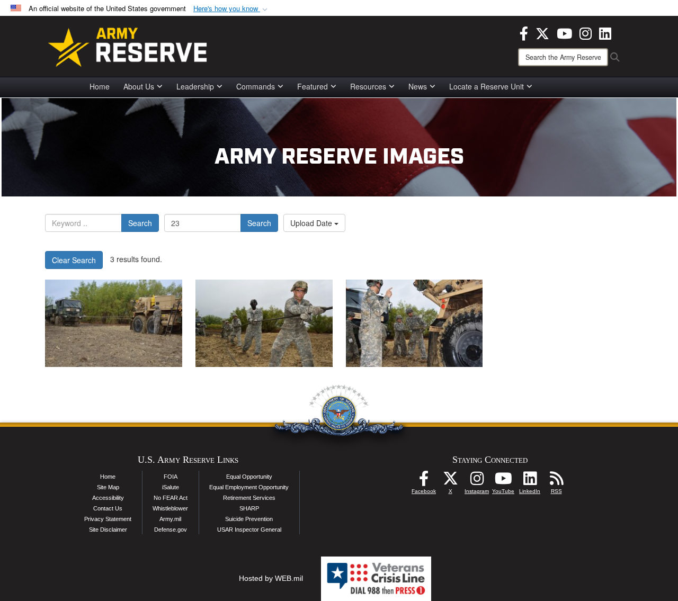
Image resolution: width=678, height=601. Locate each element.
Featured (312, 86)
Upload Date (312, 223)
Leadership (195, 86)
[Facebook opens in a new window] (524, 32)
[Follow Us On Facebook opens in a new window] (424, 481)
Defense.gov (170, 529)
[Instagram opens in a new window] (585, 32)
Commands (255, 86)
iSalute (170, 487)
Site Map (108, 487)
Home (100, 86)
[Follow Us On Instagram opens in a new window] (476, 481)
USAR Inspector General (249, 529)
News (417, 86)
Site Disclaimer (108, 529)
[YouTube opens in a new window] (564, 32)
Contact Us (107, 508)
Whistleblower (170, 508)
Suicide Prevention (249, 519)
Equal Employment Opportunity (249, 487)
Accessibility (108, 498)
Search (140, 223)
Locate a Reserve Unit (486, 86)
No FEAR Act (171, 498)
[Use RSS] (556, 481)
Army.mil (170, 519)
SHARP (249, 508)
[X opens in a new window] (542, 32)
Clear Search (74, 260)
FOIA (170, 476)
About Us (138, 86)
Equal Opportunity (249, 476)
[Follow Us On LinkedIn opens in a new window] (529, 481)
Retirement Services (249, 498)
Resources (368, 86)
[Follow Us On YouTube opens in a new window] (503, 481)
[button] (231, 8)
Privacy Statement (107, 519)
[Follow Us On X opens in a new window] (450, 481)
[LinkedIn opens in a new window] (605, 32)
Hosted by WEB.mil (271, 578)
